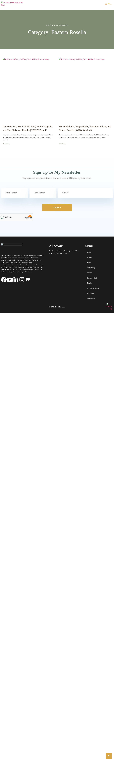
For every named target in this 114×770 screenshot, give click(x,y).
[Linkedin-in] (16, 279)
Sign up (57, 208)
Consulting (91, 268)
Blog (89, 262)
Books (89, 283)
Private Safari (92, 278)
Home (89, 252)
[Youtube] (10, 279)
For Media (91, 293)
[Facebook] (4, 279)
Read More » (6, 144)
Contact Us (91, 298)
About (89, 257)
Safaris (89, 273)
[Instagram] (22, 279)
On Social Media (93, 288)
